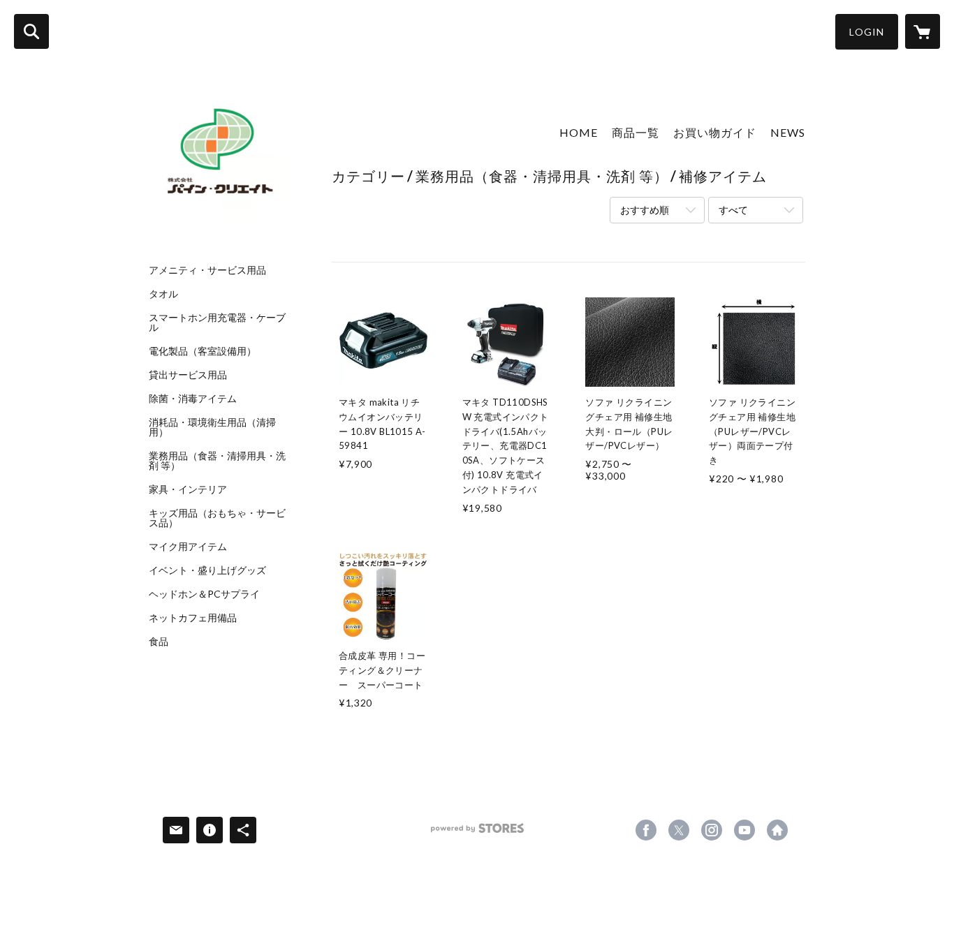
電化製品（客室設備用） (202, 351)
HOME (578, 132)
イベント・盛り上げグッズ (207, 570)
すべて (733, 210)
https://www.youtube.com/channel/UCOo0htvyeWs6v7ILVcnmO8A (744, 830)
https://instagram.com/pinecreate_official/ (711, 830)
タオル (163, 294)
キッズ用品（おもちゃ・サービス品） (217, 518)
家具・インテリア (188, 489)
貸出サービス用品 (188, 375)
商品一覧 (635, 132)
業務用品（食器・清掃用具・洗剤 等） (217, 461)
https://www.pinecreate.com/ (777, 830)
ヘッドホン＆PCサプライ (204, 594)
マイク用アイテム (188, 547)
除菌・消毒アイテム (193, 399)
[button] (866, 32)
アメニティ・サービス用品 (207, 270)
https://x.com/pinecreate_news (678, 830)
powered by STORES (477, 833)
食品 (158, 641)
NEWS (787, 132)
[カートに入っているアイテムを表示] (922, 31)
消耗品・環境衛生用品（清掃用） (212, 427)
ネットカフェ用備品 (193, 618)
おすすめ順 (644, 210)
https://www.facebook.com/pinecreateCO (646, 830)
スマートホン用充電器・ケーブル (217, 322)
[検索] (31, 31)
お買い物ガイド (714, 132)
